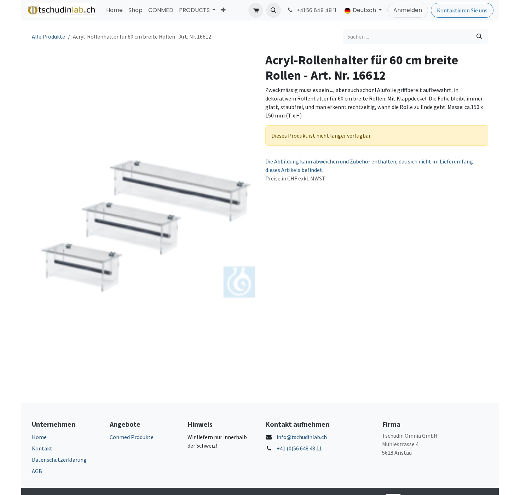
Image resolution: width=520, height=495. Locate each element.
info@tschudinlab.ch (302, 437)
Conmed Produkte (132, 437)
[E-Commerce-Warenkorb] (255, 10)
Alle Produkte (48, 36)
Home (39, 437)
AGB (37, 470)
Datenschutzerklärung (59, 459)
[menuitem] (114, 10)
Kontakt (42, 448)
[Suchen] (479, 36)
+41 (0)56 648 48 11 (299, 448)
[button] (273, 10)
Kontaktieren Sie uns (462, 10)
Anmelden (407, 10)
